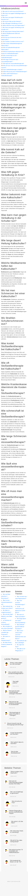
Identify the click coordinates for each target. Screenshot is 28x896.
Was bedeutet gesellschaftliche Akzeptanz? (19, 626)
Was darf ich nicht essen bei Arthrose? (13, 11)
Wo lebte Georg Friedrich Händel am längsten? (6, 644)
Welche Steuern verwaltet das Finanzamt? (6, 632)
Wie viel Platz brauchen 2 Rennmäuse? (5, 596)
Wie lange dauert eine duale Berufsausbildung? (20, 620)
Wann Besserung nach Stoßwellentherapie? (15, 71)
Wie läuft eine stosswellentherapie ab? (13, 63)
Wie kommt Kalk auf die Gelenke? (12, 21)
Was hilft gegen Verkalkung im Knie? (12, 23)
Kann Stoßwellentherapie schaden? (12, 69)
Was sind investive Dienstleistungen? (20, 602)
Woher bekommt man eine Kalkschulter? (14, 25)
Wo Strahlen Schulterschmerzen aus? (13, 41)
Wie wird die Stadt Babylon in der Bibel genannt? (7, 616)
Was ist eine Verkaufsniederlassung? (6, 602)
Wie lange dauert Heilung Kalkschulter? (13, 31)
